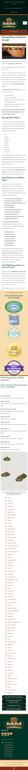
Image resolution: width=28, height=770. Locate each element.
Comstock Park (12, 548)
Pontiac (10, 647)
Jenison (10, 588)
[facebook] (2, 734)
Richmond (10, 656)
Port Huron (11, 650)
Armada (10, 506)
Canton (10, 520)
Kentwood (10, 594)
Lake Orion (11, 596)
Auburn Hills (11, 509)
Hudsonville (11, 582)
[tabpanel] (14, 595)
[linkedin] (5, 734)
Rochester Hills (12, 658)
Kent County (11, 591)
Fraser (9, 568)
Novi (9, 639)
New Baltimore (12, 628)
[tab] (14, 493)
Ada (9, 498)
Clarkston (10, 540)
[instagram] (8, 734)
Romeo (10, 667)
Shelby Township (12, 678)
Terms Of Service (9, 764)
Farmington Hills (12, 560)
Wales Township (12, 684)
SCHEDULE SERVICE (14, 31)
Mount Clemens (12, 625)
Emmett (10, 557)
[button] (19, 479)
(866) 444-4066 (14, 12)
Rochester (10, 661)
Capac (9, 523)
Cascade (10, 526)
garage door (21, 72)
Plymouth (10, 644)
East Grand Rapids (13, 551)
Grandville (10, 574)
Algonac (10, 501)
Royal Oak (10, 673)
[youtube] (11, 734)
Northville (10, 636)
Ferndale (10, 563)
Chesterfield (11, 534)
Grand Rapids (11, 571)
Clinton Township (12, 546)
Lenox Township (12, 602)
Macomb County (12, 608)
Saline (9, 676)
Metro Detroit (11, 619)
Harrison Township (13, 579)
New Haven (11, 630)
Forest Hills (11, 565)
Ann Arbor (10, 503)
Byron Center (11, 517)
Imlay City (10, 585)
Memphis (10, 616)
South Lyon (11, 681)
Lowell (9, 605)
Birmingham (11, 512)
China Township (12, 537)
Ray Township (12, 653)
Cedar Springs (11, 529)
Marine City (11, 613)
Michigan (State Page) (14, 622)
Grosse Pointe (11, 577)
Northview (10, 633)
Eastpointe (11, 554)
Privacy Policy (23, 762)
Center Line (11, 531)
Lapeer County (12, 599)
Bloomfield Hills (12, 515)
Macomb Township (13, 611)
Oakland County (12, 642)
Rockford (10, 664)
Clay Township (12, 543)
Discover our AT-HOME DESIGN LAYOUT (14, 8)
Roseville (10, 670)
